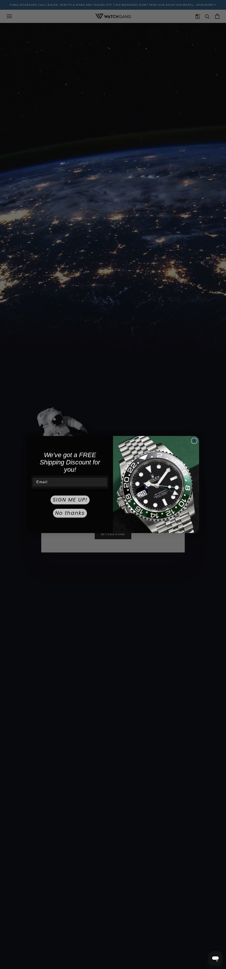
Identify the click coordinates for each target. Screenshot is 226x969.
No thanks (70, 512)
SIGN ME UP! (70, 499)
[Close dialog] (194, 440)
